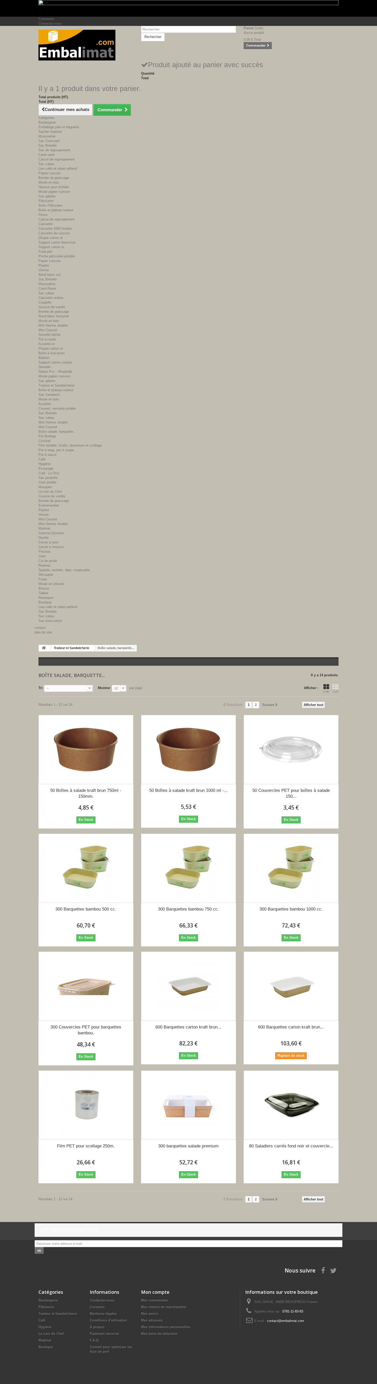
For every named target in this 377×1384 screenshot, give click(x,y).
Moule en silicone (51, 584)
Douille (43, 538)
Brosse (43, 588)
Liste (336, 691)
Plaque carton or (50, 348)
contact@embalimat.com (285, 1321)
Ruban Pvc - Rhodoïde (55, 371)
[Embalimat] (85, 45)
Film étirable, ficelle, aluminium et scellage (70, 445)
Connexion (46, 19)
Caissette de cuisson (54, 233)
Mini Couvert (47, 330)
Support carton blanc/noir (57, 242)
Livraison (97, 1307)
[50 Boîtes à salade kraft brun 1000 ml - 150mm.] (188, 750)
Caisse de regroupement (56, 159)
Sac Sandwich (49, 395)
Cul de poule (47, 561)
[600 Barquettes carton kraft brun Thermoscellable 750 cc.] (291, 986)
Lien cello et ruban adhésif (57, 168)
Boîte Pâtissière (50, 205)
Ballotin (43, 358)
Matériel (44, 528)
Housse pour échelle (53, 187)
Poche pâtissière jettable (56, 256)
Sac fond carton (50, 621)
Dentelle (44, 367)
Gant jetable (47, 482)
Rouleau (44, 565)
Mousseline (46, 136)
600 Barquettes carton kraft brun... (188, 1027)
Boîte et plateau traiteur (55, 210)
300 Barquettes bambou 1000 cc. (291, 909)
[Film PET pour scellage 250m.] (86, 1105)
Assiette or (46, 344)
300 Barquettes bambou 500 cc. (85, 909)
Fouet (42, 579)
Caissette (45, 224)
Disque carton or (50, 238)
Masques (45, 487)
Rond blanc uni (49, 275)
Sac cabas (46, 164)
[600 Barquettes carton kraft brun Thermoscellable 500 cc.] (188, 986)
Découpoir (45, 575)
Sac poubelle (48, 478)
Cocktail (44, 441)
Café (41, 459)
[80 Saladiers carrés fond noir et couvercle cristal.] (291, 1105)
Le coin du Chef (50, 491)
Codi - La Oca (48, 473)
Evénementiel (48, 505)
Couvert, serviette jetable (57, 408)
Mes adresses (152, 1320)
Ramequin (45, 598)
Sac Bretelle (47, 145)
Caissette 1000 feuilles (55, 228)
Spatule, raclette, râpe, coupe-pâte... (65, 570)
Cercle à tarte (48, 542)
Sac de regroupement (54, 150)
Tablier (43, 593)
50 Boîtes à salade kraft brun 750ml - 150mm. (85, 793)
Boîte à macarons (51, 353)
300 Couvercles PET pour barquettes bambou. (86, 1030)
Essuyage (45, 468)
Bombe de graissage (53, 178)
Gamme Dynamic (51, 533)
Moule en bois (48, 182)
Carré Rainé (47, 288)
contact (40, 628)
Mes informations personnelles (165, 1327)
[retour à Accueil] (44, 648)
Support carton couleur (55, 362)
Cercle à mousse (51, 547)
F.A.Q (94, 1340)
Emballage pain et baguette (58, 127)
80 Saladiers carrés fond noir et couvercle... (291, 1146)
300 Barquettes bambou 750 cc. (188, 909)
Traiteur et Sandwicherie (56, 385)
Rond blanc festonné (53, 316)
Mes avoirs (149, 1314)
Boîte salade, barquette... (57, 431)
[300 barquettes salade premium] (188, 1105)
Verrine (43, 270)
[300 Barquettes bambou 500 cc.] (86, 868)
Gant (42, 556)
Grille (326, 691)
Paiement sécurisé (104, 1334)
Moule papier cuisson (54, 192)
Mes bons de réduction (159, 1334)
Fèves (43, 215)
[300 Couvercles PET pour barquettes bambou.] (86, 986)
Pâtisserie (45, 201)
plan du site (43, 632)
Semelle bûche (49, 335)
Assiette (44, 404)
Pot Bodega (47, 436)
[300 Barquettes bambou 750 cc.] (188, 868)
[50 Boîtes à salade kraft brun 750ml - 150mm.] (86, 750)
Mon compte (155, 1292)
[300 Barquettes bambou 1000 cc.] (291, 868)
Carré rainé (46, 155)
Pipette (43, 265)
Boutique (45, 602)
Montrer (104, 688)
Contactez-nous (50, 23)
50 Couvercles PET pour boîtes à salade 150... (291, 793)
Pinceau (44, 551)
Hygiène (44, 464)
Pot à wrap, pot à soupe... (57, 450)
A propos (97, 1327)
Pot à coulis (47, 339)
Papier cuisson (49, 173)
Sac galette (46, 196)
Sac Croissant (48, 141)
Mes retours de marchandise (163, 1307)
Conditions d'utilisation (108, 1320)
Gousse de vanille (51, 307)
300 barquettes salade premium (188, 1146)
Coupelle (44, 302)
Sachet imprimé (50, 132)
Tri (40, 688)
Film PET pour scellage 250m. (86, 1146)
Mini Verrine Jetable (53, 325)
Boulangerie (47, 122)
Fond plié (45, 252)
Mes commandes (154, 1300)
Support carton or (51, 247)
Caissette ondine (50, 298)
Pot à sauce (47, 455)
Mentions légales (103, 1314)
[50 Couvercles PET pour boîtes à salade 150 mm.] (291, 750)
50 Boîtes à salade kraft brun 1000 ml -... (188, 790)
